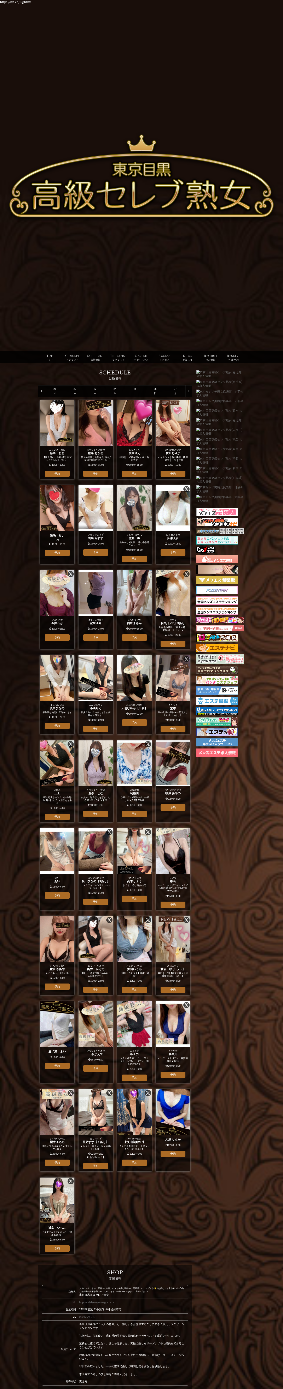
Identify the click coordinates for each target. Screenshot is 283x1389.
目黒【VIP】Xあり (173, 623)
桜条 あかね (95, 453)
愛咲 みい (57, 535)
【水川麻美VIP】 (134, 1142)
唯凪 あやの (173, 793)
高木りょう (134, 881)
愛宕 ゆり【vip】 (173, 969)
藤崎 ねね (57, 453)
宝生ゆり (96, 623)
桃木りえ (134, 453)
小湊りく (96, 708)
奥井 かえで (95, 969)
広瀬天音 (173, 538)
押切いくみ (134, 969)
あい (57, 881)
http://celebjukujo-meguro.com (97, 1302)
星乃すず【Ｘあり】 (96, 1142)
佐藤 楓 (134, 538)
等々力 (134, 1054)
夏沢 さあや (57, 969)
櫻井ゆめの (58, 1142)
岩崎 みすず (95, 538)
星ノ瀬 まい (57, 1051)
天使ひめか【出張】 (134, 708)
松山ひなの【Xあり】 (96, 881)
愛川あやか (173, 453)
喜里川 (173, 1054)
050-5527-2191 (88, 1316)
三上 (57, 793)
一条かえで (95, 1054)
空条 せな (95, 793)
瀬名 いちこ (57, 1227)
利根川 (134, 793)
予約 (57, 473)
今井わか (57, 623)
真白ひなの (57, 708)
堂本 (173, 708)
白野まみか (134, 623)
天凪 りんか (173, 1139)
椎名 (173, 881)
